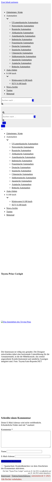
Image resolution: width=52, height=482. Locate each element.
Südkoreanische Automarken (24, 56)
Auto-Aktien (11, 70)
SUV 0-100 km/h (19, 83)
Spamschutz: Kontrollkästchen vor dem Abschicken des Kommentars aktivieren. (24, 467)
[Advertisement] (26, 245)
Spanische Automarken (21, 50)
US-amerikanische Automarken (25, 22)
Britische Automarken (21, 67)
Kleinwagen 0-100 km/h (22, 80)
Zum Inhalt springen (9, 2)
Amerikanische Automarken (23, 36)
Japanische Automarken (22, 60)
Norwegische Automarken (23, 26)
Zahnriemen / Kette (14, 12)
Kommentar (7, 429)
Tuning (9, 90)
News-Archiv (12, 87)
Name (3, 451)
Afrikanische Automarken (22, 33)
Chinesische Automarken (22, 53)
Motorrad (10, 94)
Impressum (5, 476)
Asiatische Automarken (21, 63)
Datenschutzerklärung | (21, 476)
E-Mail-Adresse (7, 456)
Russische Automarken (21, 29)
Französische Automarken (23, 43)
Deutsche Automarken (21, 46)
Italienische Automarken (22, 39)
